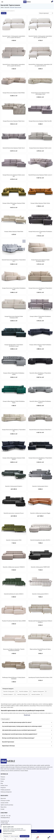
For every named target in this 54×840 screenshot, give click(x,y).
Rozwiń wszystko (5, 719)
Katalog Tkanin (4, 785)
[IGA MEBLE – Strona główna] (26, 2)
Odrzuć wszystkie (14, 836)
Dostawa (3, 779)
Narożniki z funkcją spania (8, 691)
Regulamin (3, 787)
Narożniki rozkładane (23, 691)
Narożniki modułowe (36, 694)
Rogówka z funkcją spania (38, 691)
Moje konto (3, 798)
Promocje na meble (5, 800)
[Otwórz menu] (2, 1)
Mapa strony (3, 807)
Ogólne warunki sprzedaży (7, 804)
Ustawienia (6, 836)
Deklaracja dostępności (6, 791)
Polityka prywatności (5, 789)
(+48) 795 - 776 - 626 (5, 815)
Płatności (3, 776)
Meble (2, 7)
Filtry (3, 13)
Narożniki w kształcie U (8, 694)
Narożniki (7, 7)
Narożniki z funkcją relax (22, 694)
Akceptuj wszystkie (24, 836)
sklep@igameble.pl (5, 817)
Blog (2, 783)
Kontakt (2, 809)
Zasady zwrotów (4, 802)
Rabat (2, 781)
